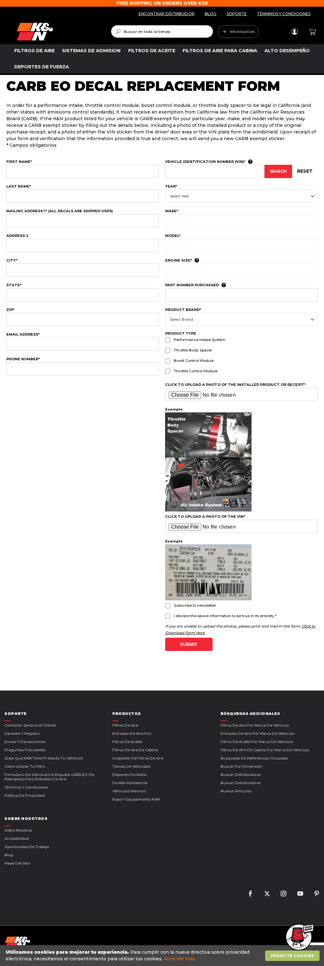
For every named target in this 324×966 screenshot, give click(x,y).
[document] (163, 955)
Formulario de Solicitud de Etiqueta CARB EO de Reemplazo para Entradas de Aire (49, 776)
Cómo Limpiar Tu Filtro (24, 766)
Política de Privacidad (24, 795)
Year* (171, 186)
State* (14, 285)
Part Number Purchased (192, 285)
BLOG (210, 13)
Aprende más (179, 959)
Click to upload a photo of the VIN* (205, 516)
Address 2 (17, 235)
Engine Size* (178, 260)
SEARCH (278, 171)
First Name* (19, 161)
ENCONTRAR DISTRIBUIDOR (167, 13)
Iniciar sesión (294, 32)
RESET (305, 171)
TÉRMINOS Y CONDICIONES (283, 13)
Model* (173, 235)
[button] (299, 938)
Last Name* (18, 186)
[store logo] (59, 31)
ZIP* (10, 309)
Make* (171, 211)
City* (11, 260)
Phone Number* (23, 359)
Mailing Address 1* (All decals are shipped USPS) (59, 211)
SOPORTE (237, 13)
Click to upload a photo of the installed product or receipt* (235, 384)
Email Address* (23, 334)
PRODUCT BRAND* (183, 309)
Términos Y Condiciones (26, 787)
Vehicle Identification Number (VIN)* (205, 161)
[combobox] (162, 31)
